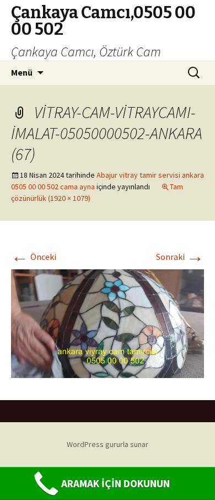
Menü (22, 72)
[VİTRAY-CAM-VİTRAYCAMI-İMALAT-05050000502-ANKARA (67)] (107, 322)
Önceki (33, 256)
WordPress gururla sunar (107, 444)
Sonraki (180, 256)
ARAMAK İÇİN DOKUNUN (115, 483)
